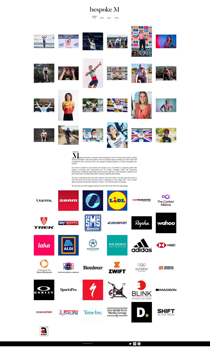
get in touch (124, 186)
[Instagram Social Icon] (134, 343)
